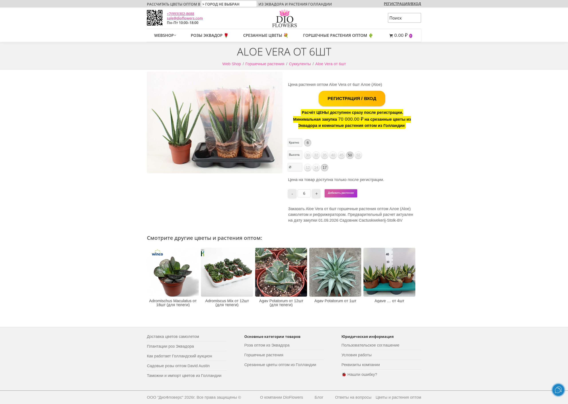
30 (308, 155)
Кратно (294, 142)
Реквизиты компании (360, 365)
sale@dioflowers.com (185, 18)
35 (325, 155)
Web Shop (231, 64)
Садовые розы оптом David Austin (178, 366)
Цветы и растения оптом (398, 397)
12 (308, 168)
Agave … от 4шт (389, 301)
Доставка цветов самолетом (173, 336)
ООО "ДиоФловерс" (165, 397)
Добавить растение (341, 193)
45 (341, 155)
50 (350, 155)
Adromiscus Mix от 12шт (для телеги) (227, 303)
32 (316, 155)
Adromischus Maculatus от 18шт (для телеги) (173, 303)
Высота (294, 154)
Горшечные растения (264, 64)
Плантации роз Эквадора (170, 346)
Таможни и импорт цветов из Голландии (184, 375)
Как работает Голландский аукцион (179, 356)
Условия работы (356, 355)
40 (333, 155)
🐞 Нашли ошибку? (359, 374)
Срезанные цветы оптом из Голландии (280, 365)
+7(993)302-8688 (180, 13)
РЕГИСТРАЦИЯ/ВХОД (402, 3)
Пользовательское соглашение (370, 345)
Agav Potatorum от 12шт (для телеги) (281, 303)
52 (358, 155)
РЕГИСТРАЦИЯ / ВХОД (352, 98)
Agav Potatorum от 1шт (335, 301)
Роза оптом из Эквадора (267, 345)
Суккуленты (300, 64)
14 (316, 168)
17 (325, 168)
